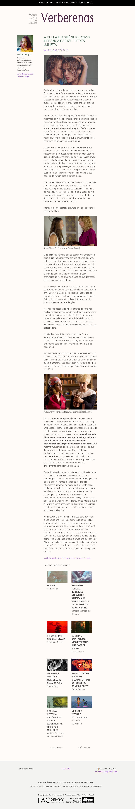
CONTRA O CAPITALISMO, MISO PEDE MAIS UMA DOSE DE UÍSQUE (79, 642)
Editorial (51, 585)
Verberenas (52, 589)
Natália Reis (52, 686)
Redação (51, 3)
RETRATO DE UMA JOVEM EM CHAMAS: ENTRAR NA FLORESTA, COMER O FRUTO (80, 679)
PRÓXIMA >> (84, 747)
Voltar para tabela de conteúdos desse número (67, 558)
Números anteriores (66, 3)
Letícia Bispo (24, 54)
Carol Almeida (77, 651)
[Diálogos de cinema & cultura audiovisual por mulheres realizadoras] (67, 23)
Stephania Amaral (55, 642)
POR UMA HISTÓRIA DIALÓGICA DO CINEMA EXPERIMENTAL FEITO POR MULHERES (54, 720)
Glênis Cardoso (78, 689)
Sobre (42, 3)
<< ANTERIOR (56, 747)
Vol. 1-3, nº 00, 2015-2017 (56, 50)
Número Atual (86, 3)
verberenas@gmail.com (106, 771)
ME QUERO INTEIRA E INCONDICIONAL (79, 714)
